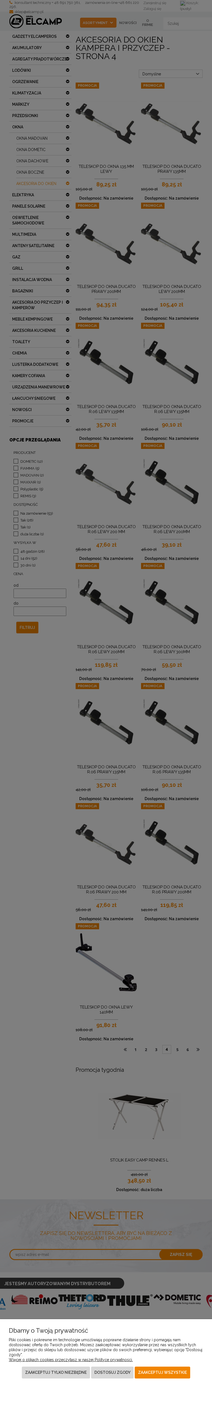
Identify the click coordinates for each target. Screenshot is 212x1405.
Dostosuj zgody (112, 1372)
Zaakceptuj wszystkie (162, 1372)
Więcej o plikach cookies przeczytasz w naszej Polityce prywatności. (71, 1360)
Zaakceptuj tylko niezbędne (56, 1372)
